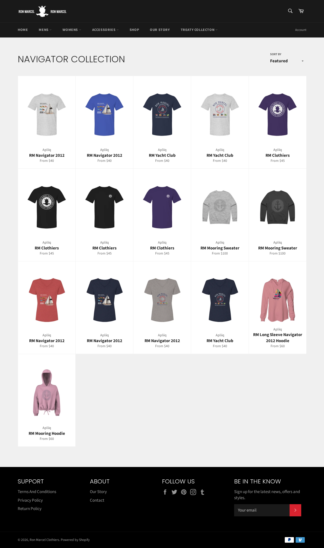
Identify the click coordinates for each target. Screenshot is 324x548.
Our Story (160, 29)
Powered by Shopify (75, 539)
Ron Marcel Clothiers (44, 539)
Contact (97, 500)
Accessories (104, 29)
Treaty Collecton (198, 29)
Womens (71, 29)
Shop (134, 29)
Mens (44, 29)
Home (23, 29)
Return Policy (30, 509)
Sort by (275, 54)
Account (300, 30)
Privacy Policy (30, 500)
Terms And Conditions (37, 492)
